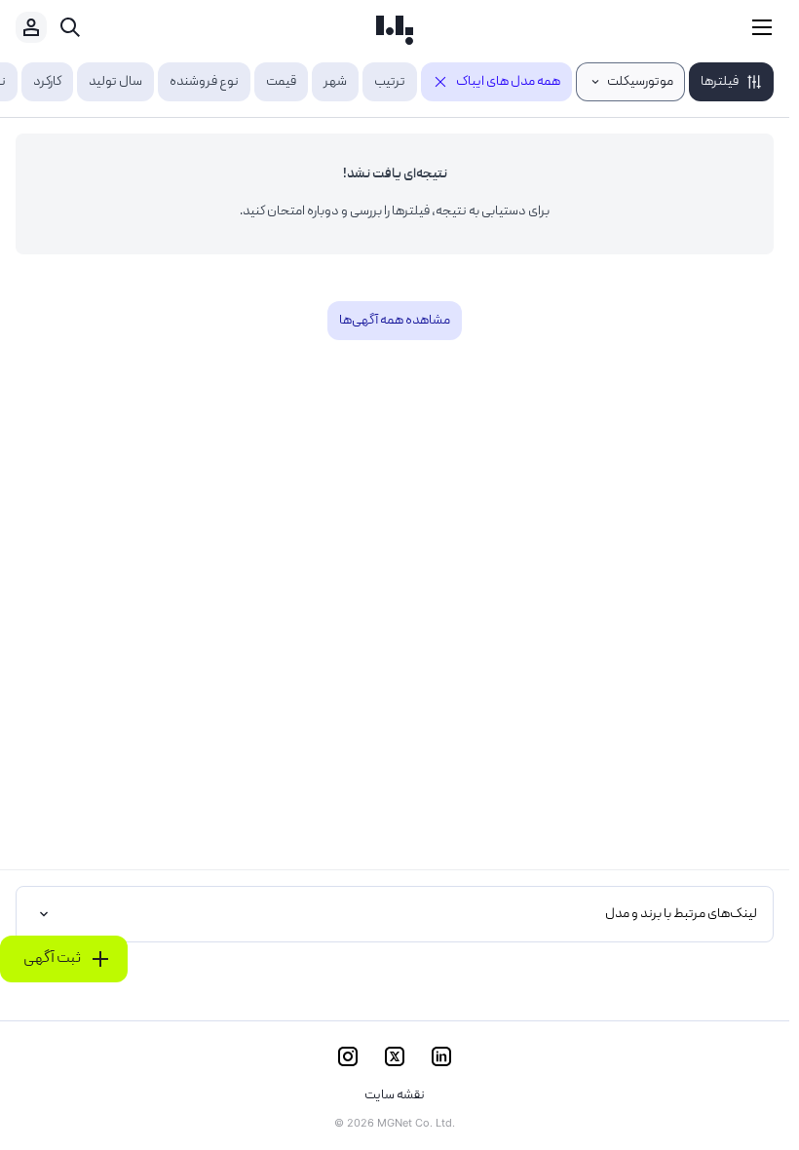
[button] (731, 81)
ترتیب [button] (389, 82)
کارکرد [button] (47, 82)
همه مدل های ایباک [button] (508, 82)
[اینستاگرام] (347, 1056)
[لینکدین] (441, 1056)
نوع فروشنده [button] (204, 82)
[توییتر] (394, 1056)
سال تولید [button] (115, 82)
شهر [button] (335, 82)
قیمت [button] (281, 82)
